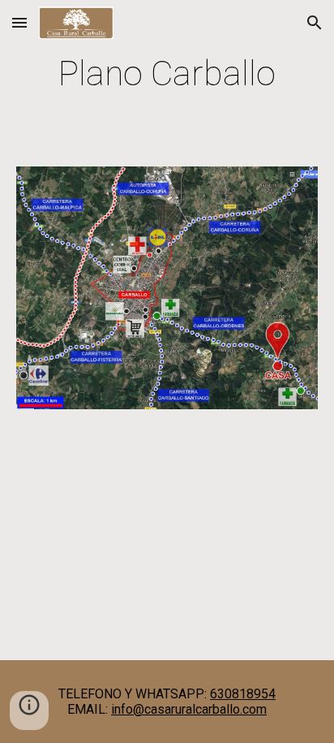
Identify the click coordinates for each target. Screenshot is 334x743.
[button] (19, 22)
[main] (167, 73)
